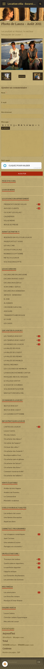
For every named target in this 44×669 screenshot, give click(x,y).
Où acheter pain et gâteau (14, 459)
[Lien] (24, 125)
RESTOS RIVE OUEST (12, 410)
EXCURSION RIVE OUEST (14, 279)
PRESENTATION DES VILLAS (21, 204)
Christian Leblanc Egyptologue (15, 617)
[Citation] (18, 125)
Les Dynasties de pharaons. (14, 575)
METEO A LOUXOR (11, 258)
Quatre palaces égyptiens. (21, 563)
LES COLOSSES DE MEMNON (15, 369)
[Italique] (5, 125)
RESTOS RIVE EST (11, 406)
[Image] (30, 125)
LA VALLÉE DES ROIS (12, 348)
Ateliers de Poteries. (12, 492)
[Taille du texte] (11, 125)
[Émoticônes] (38, 125)
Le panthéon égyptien (21, 567)
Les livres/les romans (12, 596)
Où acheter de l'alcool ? (13, 463)
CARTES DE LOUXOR (21, 427)
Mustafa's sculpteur (11, 500)
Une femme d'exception (13, 517)
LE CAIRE (7, 319)
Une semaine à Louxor (12, 542)
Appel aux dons (10, 521)
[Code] (35, 125)
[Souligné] (8, 125)
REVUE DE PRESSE (11, 224)
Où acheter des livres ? (12, 467)
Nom (3, 93)
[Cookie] (5, 664)
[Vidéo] (32, 125)
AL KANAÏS (8, 303)
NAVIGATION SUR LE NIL (14, 393)
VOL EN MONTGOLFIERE (14, 389)
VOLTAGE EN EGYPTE (13, 262)
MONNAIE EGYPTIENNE (13, 254)
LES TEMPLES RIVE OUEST (21, 340)
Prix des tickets (10, 435)
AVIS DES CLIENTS (22, 208)
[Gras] (2, 125)
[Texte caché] (27, 125)
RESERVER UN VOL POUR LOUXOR (18, 237)
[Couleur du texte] (15, 125)
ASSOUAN (8, 311)
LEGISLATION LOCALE (13, 249)
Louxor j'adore (9, 613)
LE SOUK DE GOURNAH (13, 385)
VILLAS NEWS (9, 220)
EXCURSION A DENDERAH (14, 291)
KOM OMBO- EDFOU (12, 287)
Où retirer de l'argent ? (12, 443)
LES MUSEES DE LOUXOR (21, 344)
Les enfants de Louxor (12, 513)
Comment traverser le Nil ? (14, 471)
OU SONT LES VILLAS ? (13, 212)
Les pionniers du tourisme (13, 579)
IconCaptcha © (37, 168)
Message (4, 122)
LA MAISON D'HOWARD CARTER (17, 373)
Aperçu (6, 128)
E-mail (3, 102)
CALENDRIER (9, 216)
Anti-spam (5, 160)
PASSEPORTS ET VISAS (13, 241)
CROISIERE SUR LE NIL (13, 307)
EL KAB (7, 299)
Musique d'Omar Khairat (13, 600)
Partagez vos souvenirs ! (13, 546)
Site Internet (6, 112)
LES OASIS (8, 323)
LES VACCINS (9, 245)
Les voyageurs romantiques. (21, 534)
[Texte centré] (21, 125)
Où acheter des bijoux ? (13, 439)
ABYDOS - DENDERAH (12, 295)
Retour (22, 76)
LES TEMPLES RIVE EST (21, 336)
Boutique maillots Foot (12, 455)
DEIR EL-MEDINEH (11, 364)
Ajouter (22, 174)
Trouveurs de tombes (21, 559)
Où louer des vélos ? (11, 447)
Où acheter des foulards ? (13, 451)
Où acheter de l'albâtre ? (13, 475)
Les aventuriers (21, 592)
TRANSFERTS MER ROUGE (14, 315)
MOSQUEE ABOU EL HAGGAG (16, 377)
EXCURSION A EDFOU (12, 283)
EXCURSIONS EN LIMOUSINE (15, 274)
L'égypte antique (10, 571)
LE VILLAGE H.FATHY (12, 381)
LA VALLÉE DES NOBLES (13, 360)
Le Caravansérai (10, 496)
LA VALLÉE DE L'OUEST (13, 352)
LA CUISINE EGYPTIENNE (14, 414)
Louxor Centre (9, 431)
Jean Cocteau (9, 538)
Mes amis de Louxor (11, 621)
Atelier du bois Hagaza (12, 488)
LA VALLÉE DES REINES (13, 356)
